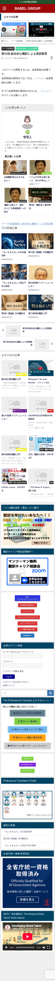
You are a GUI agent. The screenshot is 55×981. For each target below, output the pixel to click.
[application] (27, 936)
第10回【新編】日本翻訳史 (15, 838)
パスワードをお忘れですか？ (16, 682)
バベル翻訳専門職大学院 (27, 629)
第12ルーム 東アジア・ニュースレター (28, 746)
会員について (9, 685)
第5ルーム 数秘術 (28, 721)
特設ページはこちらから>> (39, 815)
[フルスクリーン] (48, 947)
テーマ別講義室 (8, 48)
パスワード (8, 661)
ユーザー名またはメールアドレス (18, 652)
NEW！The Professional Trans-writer (27, 598)
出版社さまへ (27, 758)
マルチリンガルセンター (27, 623)
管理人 (27, 137)
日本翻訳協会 (27, 635)
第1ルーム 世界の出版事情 (28, 713)
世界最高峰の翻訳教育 (27, 605)
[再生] (6, 947)
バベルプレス (27, 611)
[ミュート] (43, 947)
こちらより (45, 91)
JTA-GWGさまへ (27, 770)
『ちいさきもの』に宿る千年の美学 (19, 845)
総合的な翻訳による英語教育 (26, 48)
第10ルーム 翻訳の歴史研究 (28, 737)
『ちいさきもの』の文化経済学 (19, 832)
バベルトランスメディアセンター (27, 617)
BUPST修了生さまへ (27, 764)
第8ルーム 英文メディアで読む (28, 729)
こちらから (40, 78)
